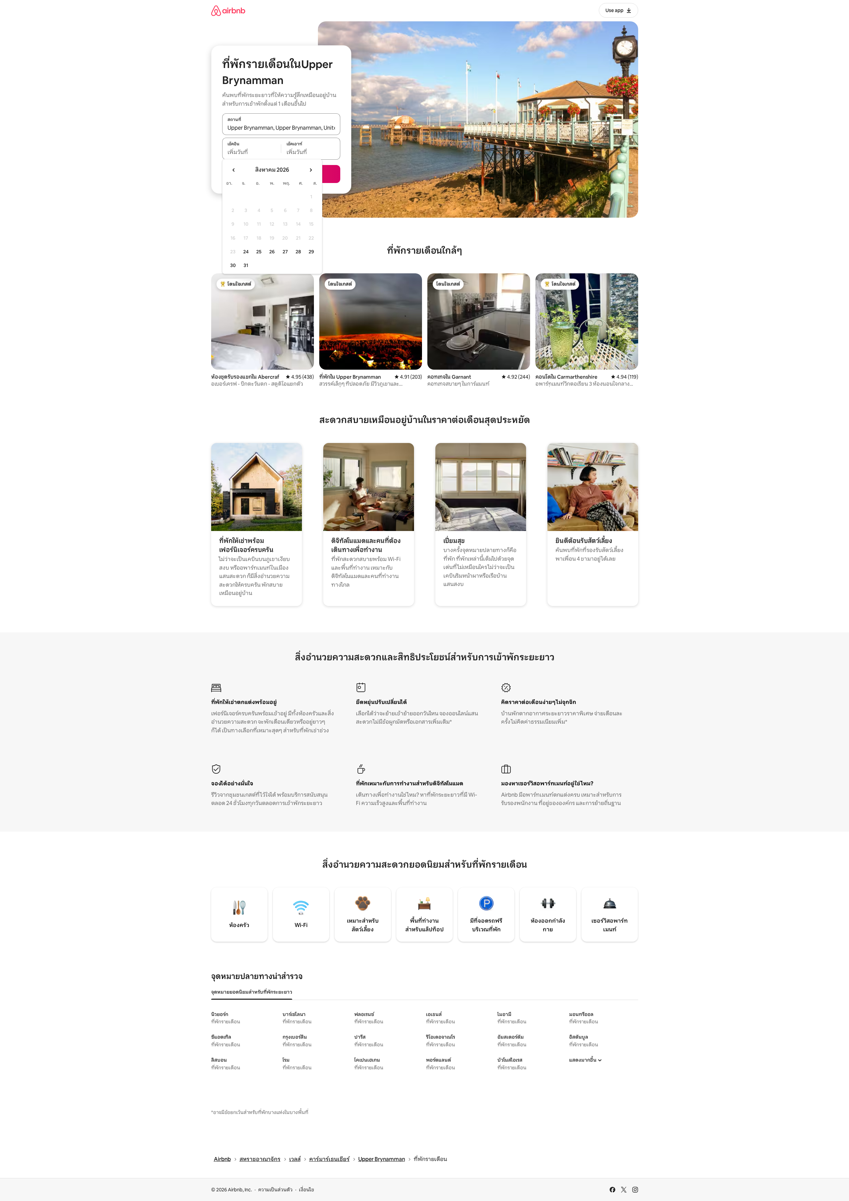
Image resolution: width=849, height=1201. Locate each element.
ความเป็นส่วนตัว (275, 1190)
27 (285, 252)
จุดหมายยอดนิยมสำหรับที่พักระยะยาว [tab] (251, 992)
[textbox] (252, 152)
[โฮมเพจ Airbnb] (228, 10)
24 (246, 252)
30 (233, 265)
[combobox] (281, 128)
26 (272, 252)
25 (259, 252)
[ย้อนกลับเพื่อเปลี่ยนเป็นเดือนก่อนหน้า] (234, 170)
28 (298, 252)
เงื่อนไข (306, 1190)
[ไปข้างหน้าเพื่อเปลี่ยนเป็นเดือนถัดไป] (311, 170)
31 (246, 265)
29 (311, 252)
